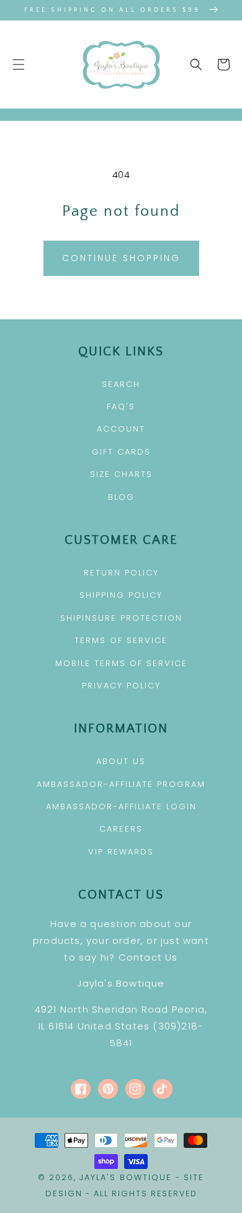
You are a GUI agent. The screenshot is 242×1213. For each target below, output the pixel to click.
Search (121, 384)
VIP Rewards (121, 852)
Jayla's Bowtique (125, 1177)
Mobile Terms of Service (121, 663)
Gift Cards (121, 452)
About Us (121, 761)
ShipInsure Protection (121, 618)
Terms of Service (121, 640)
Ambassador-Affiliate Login (121, 806)
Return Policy (121, 573)
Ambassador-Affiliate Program (121, 784)
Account (121, 429)
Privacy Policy (121, 685)
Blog (121, 497)
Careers (121, 829)
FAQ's (121, 406)
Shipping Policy (121, 595)
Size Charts (121, 474)
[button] (18, 64)
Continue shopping (121, 258)
